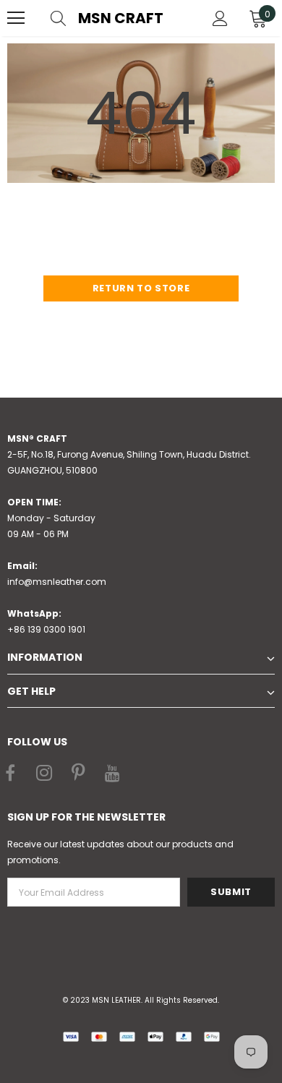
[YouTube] (112, 774)
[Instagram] (44, 774)
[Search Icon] (72, 18)
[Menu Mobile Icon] (16, 18)
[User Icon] (220, 18)
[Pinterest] (78, 774)
